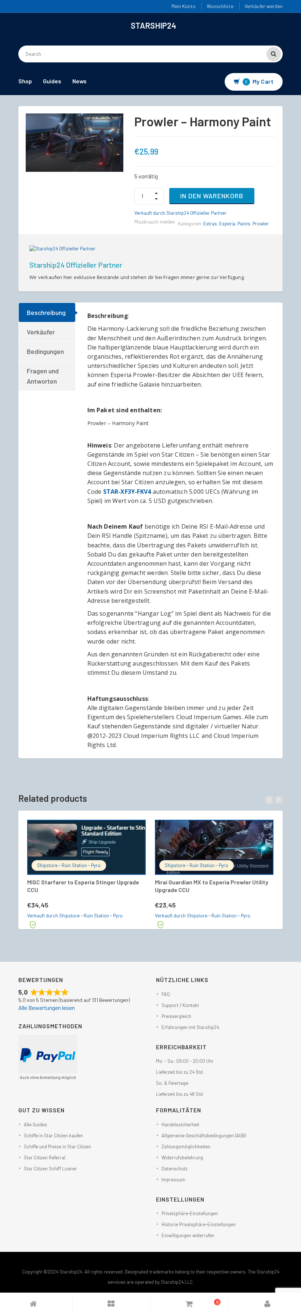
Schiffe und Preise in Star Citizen (57, 1146)
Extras (210, 224)
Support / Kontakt (180, 1005)
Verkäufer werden (263, 6)
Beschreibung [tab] (46, 312)
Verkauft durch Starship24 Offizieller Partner (180, 213)
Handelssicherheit (180, 1124)
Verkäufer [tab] (41, 332)
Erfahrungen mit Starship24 (190, 1027)
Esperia (227, 224)
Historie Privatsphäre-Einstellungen (199, 1224)
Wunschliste (220, 6)
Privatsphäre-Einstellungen (190, 1213)
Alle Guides (35, 1124)
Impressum (173, 1179)
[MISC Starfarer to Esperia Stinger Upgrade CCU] (86, 847)
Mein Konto (183, 6)
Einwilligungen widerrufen (188, 1235)
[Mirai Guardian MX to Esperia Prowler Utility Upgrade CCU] (214, 847)
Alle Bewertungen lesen (46, 1007)
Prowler (261, 224)
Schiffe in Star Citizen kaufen (53, 1135)
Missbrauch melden (154, 222)
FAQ (166, 994)
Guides (52, 80)
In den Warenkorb (211, 196)
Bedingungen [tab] (45, 351)
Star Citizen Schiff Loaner (50, 1168)
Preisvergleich (176, 1016)
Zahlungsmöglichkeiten (186, 1146)
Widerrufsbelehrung (182, 1157)
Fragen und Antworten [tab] (43, 376)
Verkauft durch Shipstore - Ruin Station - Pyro (75, 916)
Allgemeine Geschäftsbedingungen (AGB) (204, 1135)
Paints (243, 224)
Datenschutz (175, 1168)
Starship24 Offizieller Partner (75, 264)
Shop (25, 80)
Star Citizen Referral (44, 1157)
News (79, 80)
